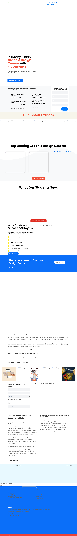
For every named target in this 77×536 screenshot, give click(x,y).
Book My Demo (24, 410)
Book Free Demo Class (15, 80)
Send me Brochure (38, 178)
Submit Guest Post (39, 494)
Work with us (38, 502)
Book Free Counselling (38, 221)
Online (11, 402)
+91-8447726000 (19, 511)
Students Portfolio (39, 498)
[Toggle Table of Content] (1, 486)
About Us (37, 491)
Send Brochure (13, 254)
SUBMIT (64, 108)
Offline (11, 404)
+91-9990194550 (12, 511)
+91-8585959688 (27, 511)
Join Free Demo (59, 262)
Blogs (37, 489)
